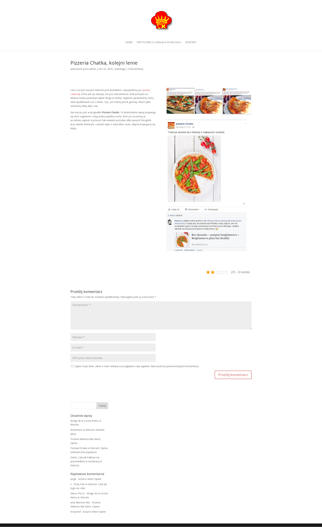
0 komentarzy (135, 68)
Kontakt (191, 42)
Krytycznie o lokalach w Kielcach (159, 42)
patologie (120, 68)
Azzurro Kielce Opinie (89, 479)
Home (128, 42)
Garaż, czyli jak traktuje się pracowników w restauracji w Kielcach (86, 461)
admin (92, 68)
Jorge (73, 479)
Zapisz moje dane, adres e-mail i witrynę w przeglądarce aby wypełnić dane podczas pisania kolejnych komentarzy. (136, 366)
